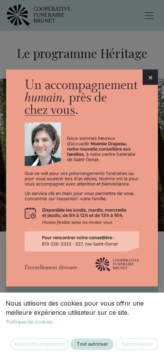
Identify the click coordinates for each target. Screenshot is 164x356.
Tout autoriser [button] (92, 344)
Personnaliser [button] (137, 344)
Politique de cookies (29, 322)
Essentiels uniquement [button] (39, 344)
